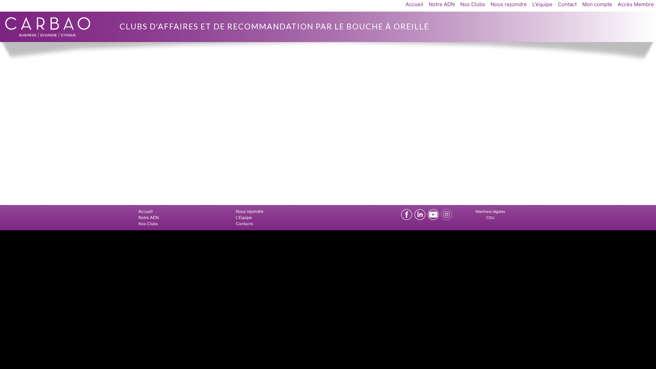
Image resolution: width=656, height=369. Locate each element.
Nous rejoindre (509, 4)
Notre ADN (442, 4)
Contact (567, 4)
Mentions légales (490, 211)
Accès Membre (636, 4)
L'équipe (542, 4)
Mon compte (597, 4)
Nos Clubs (472, 4)
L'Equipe (244, 217)
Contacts (244, 223)
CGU (490, 218)
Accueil (414, 4)
